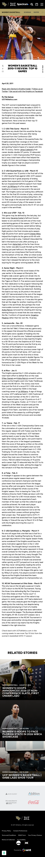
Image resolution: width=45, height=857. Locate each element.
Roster (36, 12)
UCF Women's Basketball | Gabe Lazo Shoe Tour (21, 776)
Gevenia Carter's (18, 218)
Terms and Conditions (9, 835)
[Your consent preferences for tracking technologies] (4, 853)
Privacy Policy (6, 831)
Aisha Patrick (7, 310)
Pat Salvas (8, 97)
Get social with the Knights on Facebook (26, 91)
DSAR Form (22, 835)
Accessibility (21, 840)
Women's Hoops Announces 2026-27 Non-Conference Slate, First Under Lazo (20, 692)
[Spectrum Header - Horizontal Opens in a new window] (23, 4)
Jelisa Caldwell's (27, 150)
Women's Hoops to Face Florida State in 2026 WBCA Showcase (22, 734)
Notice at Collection (8, 840)
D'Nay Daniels (7, 378)
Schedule (27, 12)
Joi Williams (12, 186)
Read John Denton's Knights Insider (16, 89)
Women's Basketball (10, 685)
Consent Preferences (20, 831)
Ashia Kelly (17, 244)
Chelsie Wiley (35, 234)
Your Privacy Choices (35, 835)
